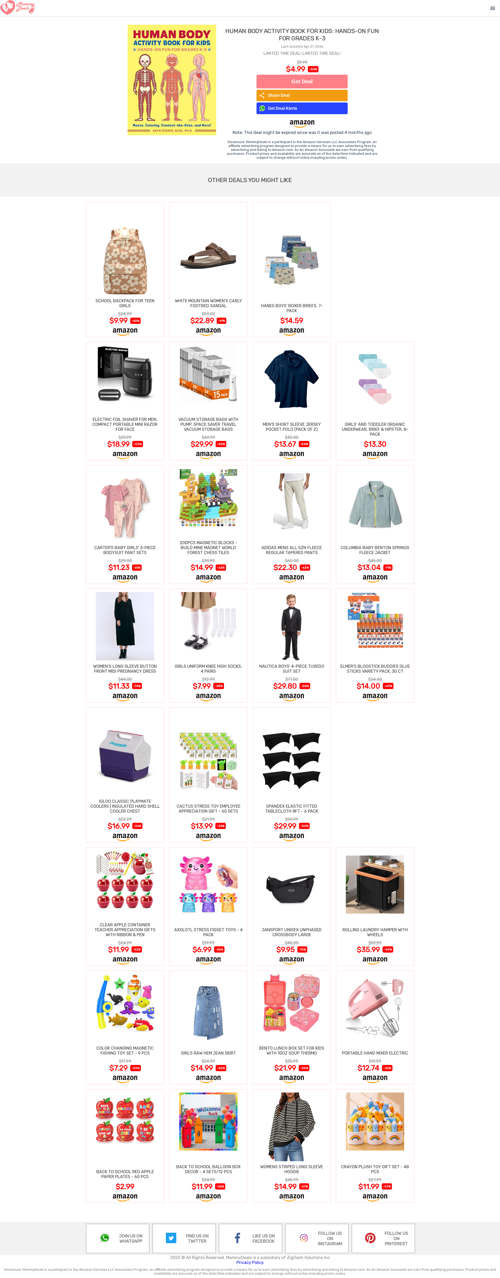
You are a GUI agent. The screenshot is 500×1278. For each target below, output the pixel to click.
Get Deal (302, 81)
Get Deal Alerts (282, 108)
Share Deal (274, 95)
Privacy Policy (250, 1262)
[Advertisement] (375, 269)
